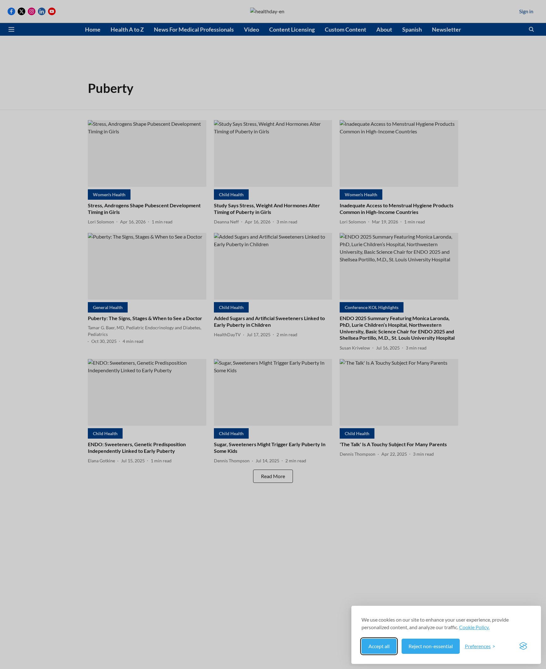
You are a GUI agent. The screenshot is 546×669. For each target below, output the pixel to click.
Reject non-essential (431, 646)
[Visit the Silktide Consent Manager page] (523, 646)
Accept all (379, 646)
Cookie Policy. (474, 627)
